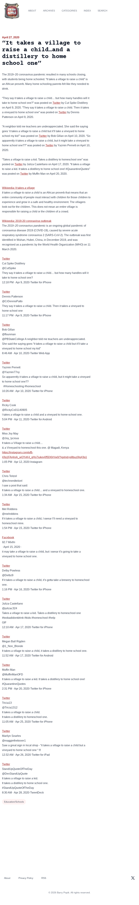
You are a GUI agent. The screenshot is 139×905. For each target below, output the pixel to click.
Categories (69, 10)
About (32, 10)
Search (102, 10)
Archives (49, 10)
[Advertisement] (116, 55)
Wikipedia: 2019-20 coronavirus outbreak (26, 221)
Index (87, 10)
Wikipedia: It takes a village (18, 187)
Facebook (8, 537)
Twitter (57, 102)
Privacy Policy (25, 878)
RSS (43, 878)
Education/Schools (14, 801)
